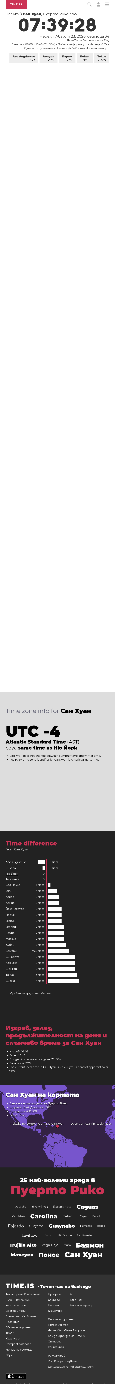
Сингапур (12, 957)
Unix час (76, 1299)
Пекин (85, 58)
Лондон (48, 58)
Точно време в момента (23, 1294)
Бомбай (11, 951)
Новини (53, 1305)
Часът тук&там (18, 1299)
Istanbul (11, 927)
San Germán (84, 1235)
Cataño (69, 1216)
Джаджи (54, 1299)
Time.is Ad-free (58, 1325)
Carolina (43, 1216)
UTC (8, 891)
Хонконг (11, 963)
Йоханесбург (15, 909)
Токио (101, 58)
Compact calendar (18, 1344)
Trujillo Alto (23, 1245)
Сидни (10, 981)
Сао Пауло (13, 885)
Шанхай (11, 969)
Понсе (49, 1254)
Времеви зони (16, 1310)
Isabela (101, 1225)
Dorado (96, 1216)
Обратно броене (18, 1327)
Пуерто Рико (57, 1103)
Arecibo (40, 1206)
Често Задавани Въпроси (66, 1330)
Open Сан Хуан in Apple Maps (91, 1123)
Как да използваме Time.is (66, 1336)
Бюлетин (55, 1310)
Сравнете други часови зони (31, 993)
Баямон (90, 1245)
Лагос (10, 897)
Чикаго (11, 868)
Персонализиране (61, 1319)
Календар (12, 1338)
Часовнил (12, 1322)
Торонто (12, 879)
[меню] (107, 4)
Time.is (16, 4)
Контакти (56, 1347)
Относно (54, 1341)
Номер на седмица (19, 1349)
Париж (67, 58)
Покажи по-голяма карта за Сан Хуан (37, 1123)
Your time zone (16, 1305)
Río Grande (65, 1235)
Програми (55, 1294)
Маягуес (22, 1255)
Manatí (49, 1235)
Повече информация (72, 44)
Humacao (86, 1225)
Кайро (10, 933)
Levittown (31, 1235)
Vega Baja (50, 1245)
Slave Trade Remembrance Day (87, 40)
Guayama (36, 1226)
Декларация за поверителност (71, 1366)
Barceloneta (62, 1207)
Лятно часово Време (21, 1316)
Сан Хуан (84, 1254)
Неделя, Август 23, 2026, (74, 36)
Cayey (83, 1216)
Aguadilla (20, 1206)
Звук (9, 1355)
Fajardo (16, 1225)
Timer (9, 1333)
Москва (11, 939)
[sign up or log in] (98, 5)
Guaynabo (62, 1226)
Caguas (87, 1206)
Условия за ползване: (62, 1361)
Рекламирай (56, 1355)
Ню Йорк (12, 873)
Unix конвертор (81, 1305)
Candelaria (18, 1216)
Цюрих (10, 921)
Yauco (67, 1245)
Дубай (10, 945)
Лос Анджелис (24, 58)
